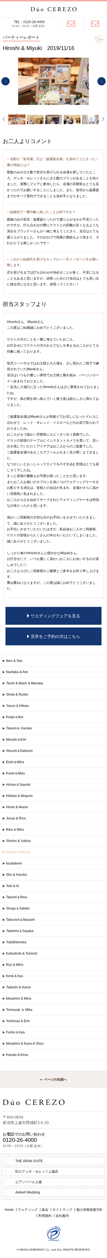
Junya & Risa (16, 818)
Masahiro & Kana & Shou (25, 1043)
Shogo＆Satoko (18, 908)
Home (9, 1210)
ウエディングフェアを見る (55, 615)
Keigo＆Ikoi (14, 717)
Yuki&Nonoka (16, 942)
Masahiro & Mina (18, 998)
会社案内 (62, 1216)
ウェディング (28, 1210)
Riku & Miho (15, 830)
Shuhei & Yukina (18, 841)
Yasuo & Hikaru (17, 706)
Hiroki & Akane (17, 807)
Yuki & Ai (12, 886)
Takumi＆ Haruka (19, 728)
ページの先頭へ (55, 1079)
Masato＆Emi (16, 739)
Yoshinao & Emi (18, 1021)
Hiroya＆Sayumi (18, 784)
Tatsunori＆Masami (20, 920)
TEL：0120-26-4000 (29, 22)
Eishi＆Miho (15, 762)
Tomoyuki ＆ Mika (19, 1010)
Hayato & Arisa (17, 1055)
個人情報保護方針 (89, 1210)
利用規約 (45, 1216)
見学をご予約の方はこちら (55, 636)
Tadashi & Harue (18, 987)
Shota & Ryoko (17, 694)
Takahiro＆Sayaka (19, 931)
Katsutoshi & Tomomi (21, 953)
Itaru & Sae (14, 661)
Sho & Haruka (16, 875)
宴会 (45, 1210)
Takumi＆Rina (16, 897)
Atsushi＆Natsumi (19, 751)
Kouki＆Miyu (15, 773)
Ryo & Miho (14, 965)
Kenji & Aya (14, 976)
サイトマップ (62, 1210)
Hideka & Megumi (19, 796)
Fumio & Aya (15, 1032)
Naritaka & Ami (17, 672)
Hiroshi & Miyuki (18, 852)
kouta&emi (14, 863)
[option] (53, 81)
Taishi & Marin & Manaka (24, 683)
